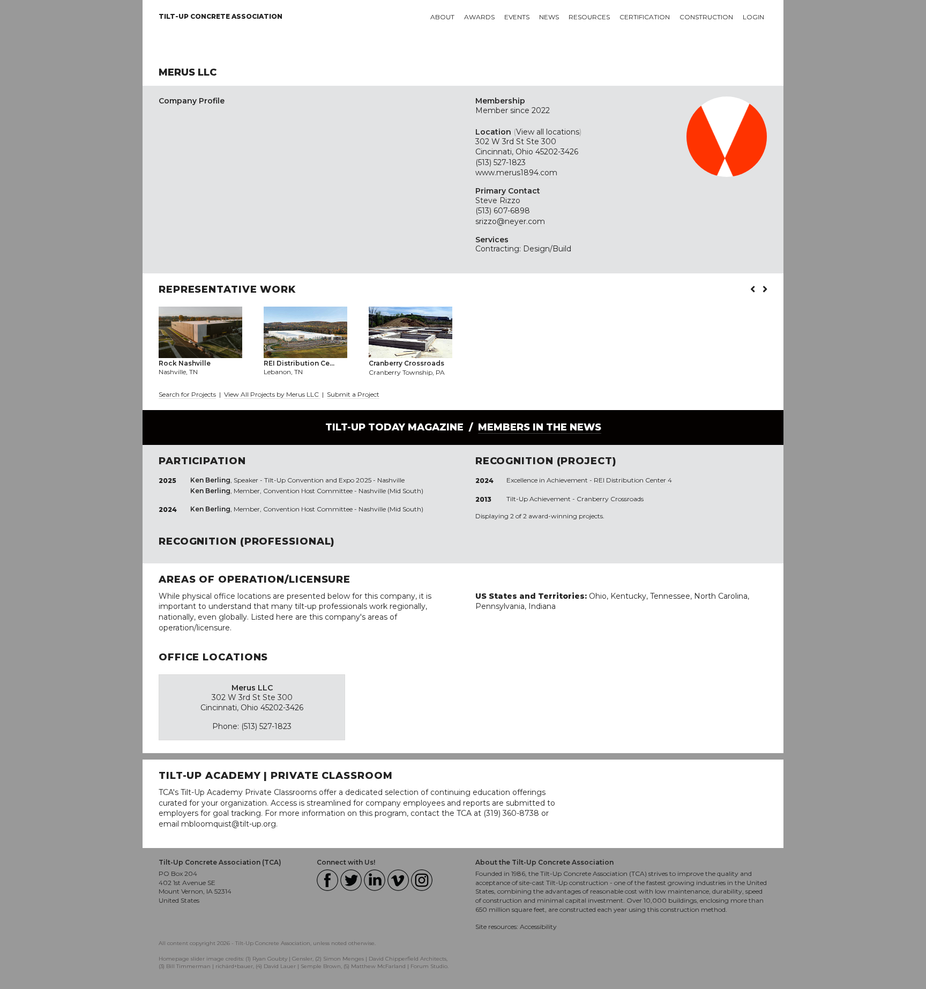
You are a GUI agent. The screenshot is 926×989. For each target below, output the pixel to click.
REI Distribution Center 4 (633, 480)
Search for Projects (187, 394)
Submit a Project (353, 394)
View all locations (547, 132)
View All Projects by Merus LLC (272, 394)
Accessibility (538, 927)
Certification (644, 17)
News (549, 17)
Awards (479, 17)
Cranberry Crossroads (610, 499)
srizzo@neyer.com (510, 221)
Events (516, 17)
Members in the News (539, 427)
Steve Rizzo (497, 200)
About (442, 17)
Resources (589, 17)
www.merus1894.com (516, 172)
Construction (706, 17)
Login (753, 17)
